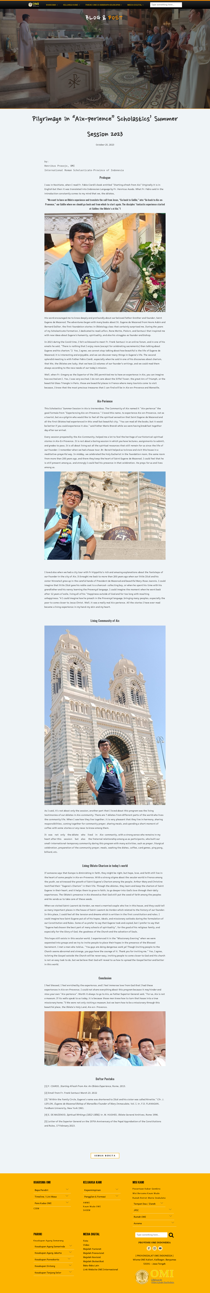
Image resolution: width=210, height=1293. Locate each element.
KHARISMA (51, 4)
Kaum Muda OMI (92, 1206)
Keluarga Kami (70, 4)
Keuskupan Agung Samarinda (50, 1246)
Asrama (138, 1223)
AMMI (86, 1202)
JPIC (151, 1210)
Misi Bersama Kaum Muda (146, 1193)
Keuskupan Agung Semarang (49, 1240)
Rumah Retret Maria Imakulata (149, 1198)
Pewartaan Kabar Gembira (146, 1188)
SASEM (86, 1210)
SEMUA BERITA (105, 1155)
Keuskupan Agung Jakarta (51, 1253)
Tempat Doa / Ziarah (145, 1203)
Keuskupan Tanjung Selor (48, 1272)
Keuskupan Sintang (45, 1266)
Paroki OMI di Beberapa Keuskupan (103, 4)
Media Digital (134, 4)
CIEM (36, 1208)
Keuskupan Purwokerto (48, 1259)
